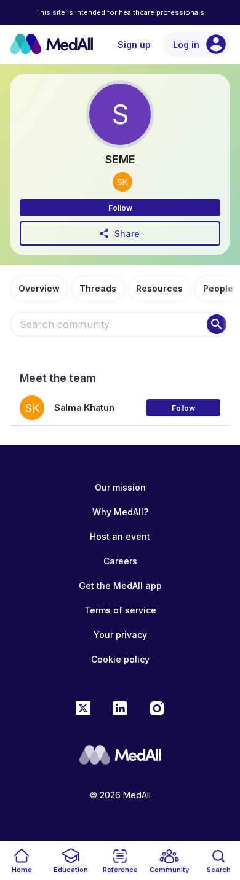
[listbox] (120, 403)
